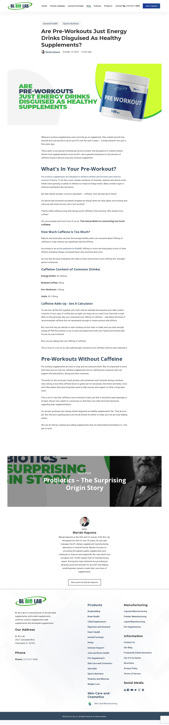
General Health (50, 23)
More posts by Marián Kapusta (84, 582)
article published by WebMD (69, 248)
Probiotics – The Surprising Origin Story (84, 481)
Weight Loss (94, 684)
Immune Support (96, 647)
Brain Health (94, 616)
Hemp (90, 642)
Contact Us (129, 642)
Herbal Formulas (96, 637)
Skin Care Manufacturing (105, 703)
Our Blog (128, 647)
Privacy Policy (131, 668)
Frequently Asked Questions (138, 652)
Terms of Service (132, 673)
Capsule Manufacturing (135, 611)
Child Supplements (97, 621)
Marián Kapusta (53, 52)
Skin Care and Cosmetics (100, 663)
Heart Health (94, 632)
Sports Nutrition (71, 23)
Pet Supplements (96, 658)
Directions (129, 663)
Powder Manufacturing (135, 616)
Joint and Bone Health (98, 653)
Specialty (92, 668)
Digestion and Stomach (99, 627)
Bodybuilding (94, 611)
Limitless (97, 716)
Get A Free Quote (132, 658)
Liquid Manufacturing (134, 621)
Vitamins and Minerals (98, 679)
